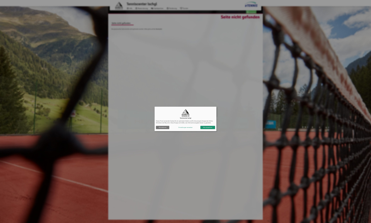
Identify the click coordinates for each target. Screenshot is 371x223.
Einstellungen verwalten (185, 127)
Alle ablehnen (163, 127)
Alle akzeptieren (207, 127)
